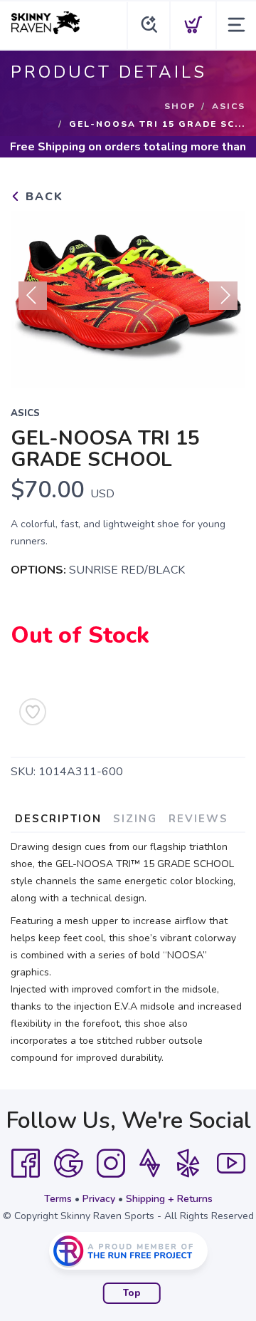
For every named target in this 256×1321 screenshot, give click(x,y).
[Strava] (149, 1163)
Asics (228, 106)
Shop (180, 106)
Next (223, 295)
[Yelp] (188, 1163)
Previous (32, 295)
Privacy (98, 1199)
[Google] (68, 1163)
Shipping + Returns (169, 1199)
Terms (58, 1199)
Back (42, 196)
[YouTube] (231, 1163)
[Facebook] (25, 1163)
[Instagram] (111, 1163)
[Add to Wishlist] (32, 711)
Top (132, 1293)
